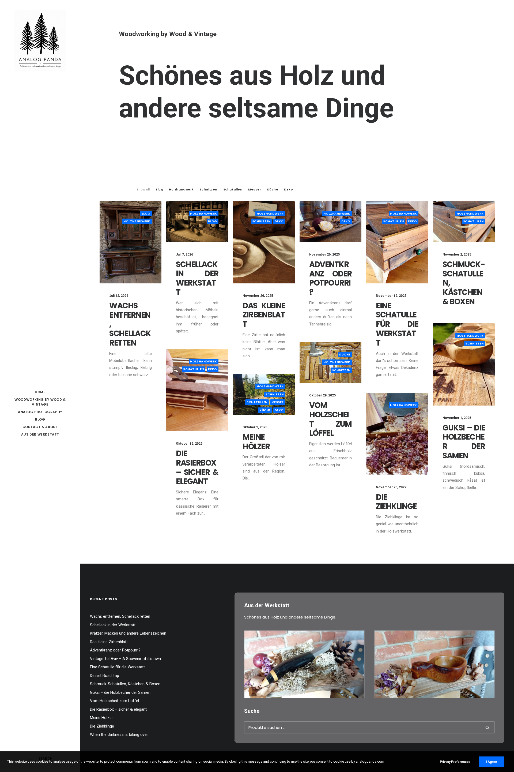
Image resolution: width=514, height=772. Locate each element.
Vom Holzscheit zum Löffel (330, 419)
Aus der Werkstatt (40, 434)
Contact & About (40, 427)
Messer (277, 402)
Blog (40, 419)
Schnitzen (261, 221)
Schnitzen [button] (208, 189)
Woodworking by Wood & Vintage (40, 402)
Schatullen (393, 221)
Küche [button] (272, 189)
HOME (40, 392)
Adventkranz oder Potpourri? (330, 278)
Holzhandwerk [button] (181, 189)
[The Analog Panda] (40, 41)
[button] (130, 242)
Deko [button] (288, 189)
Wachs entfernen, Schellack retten (120, 616)
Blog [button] (159, 189)
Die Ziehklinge (396, 502)
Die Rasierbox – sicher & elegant (197, 467)
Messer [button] (254, 189)
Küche (344, 354)
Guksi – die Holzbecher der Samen (464, 441)
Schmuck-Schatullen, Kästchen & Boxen (125, 683)
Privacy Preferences (455, 762)
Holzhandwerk (136, 221)
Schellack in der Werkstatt (197, 278)
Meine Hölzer (256, 442)
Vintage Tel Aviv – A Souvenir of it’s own (125, 658)
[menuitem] (40, 392)
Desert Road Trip (104, 675)
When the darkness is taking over (119, 734)
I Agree (491, 762)
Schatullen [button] (233, 189)
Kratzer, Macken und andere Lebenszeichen (128, 633)
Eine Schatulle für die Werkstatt (397, 324)
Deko (279, 221)
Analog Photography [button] (40, 412)
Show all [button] (143, 189)
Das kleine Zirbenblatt (264, 315)
